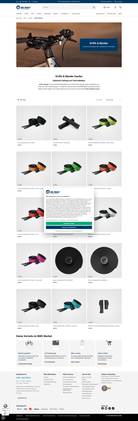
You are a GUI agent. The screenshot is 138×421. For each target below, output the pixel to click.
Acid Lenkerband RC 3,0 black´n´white (99, 234)
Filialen (108, 7)
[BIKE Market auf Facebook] (102, 408)
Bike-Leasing (75, 362)
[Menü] (8, 404)
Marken (56, 13)
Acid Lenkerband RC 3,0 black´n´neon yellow (101, 142)
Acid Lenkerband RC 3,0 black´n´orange (99, 188)
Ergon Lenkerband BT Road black (97, 280)
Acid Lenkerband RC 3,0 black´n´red (28, 234)
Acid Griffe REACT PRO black (61, 142)
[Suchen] (94, 7)
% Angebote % (65, 13)
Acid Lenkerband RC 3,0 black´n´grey (28, 326)
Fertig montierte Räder (25, 364)
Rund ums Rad (111, 13)
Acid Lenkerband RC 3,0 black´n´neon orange (30, 188)
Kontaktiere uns (22, 398)
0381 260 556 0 (23, 378)
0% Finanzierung (50, 362)
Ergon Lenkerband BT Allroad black (63, 234)
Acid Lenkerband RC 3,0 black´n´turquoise (65, 326)
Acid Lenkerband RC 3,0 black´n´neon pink (30, 280)
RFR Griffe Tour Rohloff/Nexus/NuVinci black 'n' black (103, 326)
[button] (3, 418)
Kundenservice (100, 13)
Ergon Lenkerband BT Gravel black (63, 280)
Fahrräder (19, 13)
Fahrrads (82, 84)
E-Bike (26, 13)
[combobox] (69, 7)
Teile (32, 13)
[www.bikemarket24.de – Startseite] (23, 7)
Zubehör (39, 13)
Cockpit (30, 18)
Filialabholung (102, 364)
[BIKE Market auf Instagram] (109, 408)
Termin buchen (76, 13)
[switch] (5, 414)
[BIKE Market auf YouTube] (106, 408)
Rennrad (55, 86)
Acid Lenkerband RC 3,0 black (26, 142)
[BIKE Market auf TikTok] (113, 408)
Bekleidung (47, 13)
